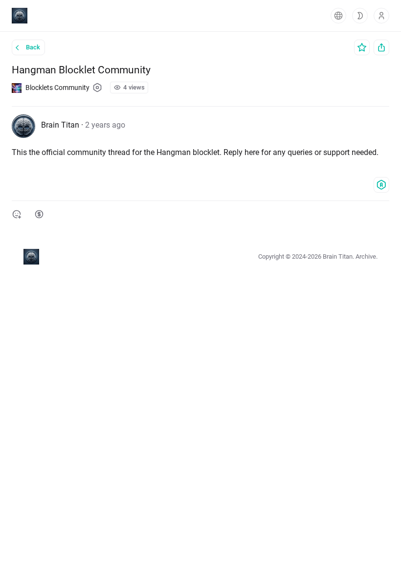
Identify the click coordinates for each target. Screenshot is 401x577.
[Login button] (381, 15)
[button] (338, 15)
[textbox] (200, 152)
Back (33, 47)
